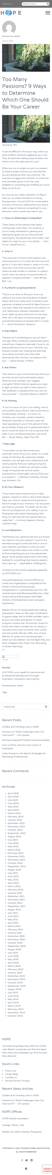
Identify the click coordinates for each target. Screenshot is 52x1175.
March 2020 (14, 966)
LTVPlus (29, 360)
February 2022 (15, 889)
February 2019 (15, 1009)
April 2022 (13, 883)
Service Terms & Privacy (17, 1080)
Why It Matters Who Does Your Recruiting (24, 643)
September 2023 (17, 833)
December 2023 (16, 823)
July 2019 (13, 992)
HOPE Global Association (36, 1148)
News (20, 685)
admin (17, 36)
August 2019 (14, 989)
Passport (30, 324)
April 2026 (13, 793)
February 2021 (15, 929)
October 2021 (15, 903)
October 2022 (15, 863)
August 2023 (14, 836)
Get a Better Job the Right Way (29, 639)
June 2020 (13, 956)
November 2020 (16, 939)
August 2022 (14, 869)
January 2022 (15, 893)
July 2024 (13, 800)
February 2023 (15, 853)
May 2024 (13, 806)
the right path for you (26, 161)
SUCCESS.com (13, 573)
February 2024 (15, 816)
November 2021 (16, 899)
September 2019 (17, 986)
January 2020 (15, 972)
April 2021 (13, 923)
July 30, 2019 (7, 41)
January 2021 (15, 932)
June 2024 (13, 803)
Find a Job (10, 1070)
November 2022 (16, 859)
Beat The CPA (31, 437)
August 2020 (14, 949)
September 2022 (17, 866)
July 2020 (13, 952)
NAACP (43, 394)
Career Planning (12, 646)
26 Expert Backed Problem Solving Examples (26, 740)
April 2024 (13, 810)
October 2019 (15, 982)
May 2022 (13, 879)
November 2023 (16, 826)
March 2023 (14, 849)
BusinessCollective (31, 593)
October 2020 (15, 942)
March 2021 (14, 926)
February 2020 (15, 969)
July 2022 (13, 873)
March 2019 (14, 1006)
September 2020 (17, 946)
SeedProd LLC (17, 244)
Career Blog (11, 1074)
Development (9, 685)
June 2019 (13, 996)
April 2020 (13, 962)
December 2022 (16, 856)
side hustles (18, 271)
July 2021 (13, 913)
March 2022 (14, 886)
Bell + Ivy (6, 281)
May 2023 (13, 846)
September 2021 (17, 906)
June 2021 (13, 916)
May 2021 (13, 919)
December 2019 (16, 976)
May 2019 (13, 999)
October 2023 (15, 830)
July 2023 (13, 839)
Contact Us (11, 1077)
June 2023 (13, 843)
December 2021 (16, 896)
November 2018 (16, 1012)
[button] (6, 4)
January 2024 (15, 820)
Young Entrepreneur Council (17, 580)
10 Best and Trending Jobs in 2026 (20, 726)
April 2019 (13, 1002)
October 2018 (15, 1015)
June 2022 (13, 876)
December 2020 (16, 936)
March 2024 (14, 813)
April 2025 (13, 796)
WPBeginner (40, 563)
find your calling (21, 204)
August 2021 (14, 909)
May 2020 (13, 959)
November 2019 (16, 979)
